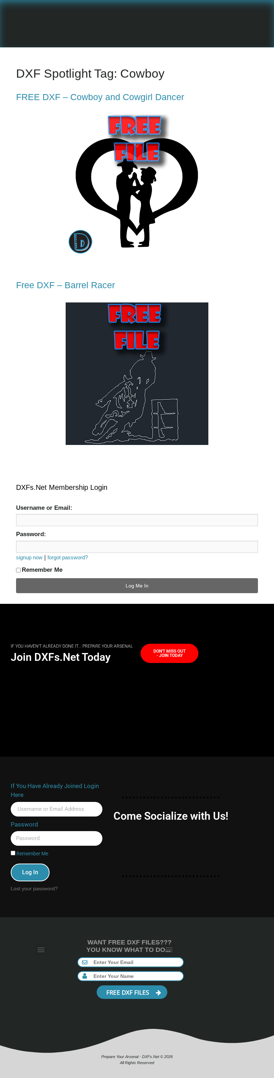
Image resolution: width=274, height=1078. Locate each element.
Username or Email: (44, 507)
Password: (31, 534)
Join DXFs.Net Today (61, 657)
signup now (29, 557)
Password (24, 824)
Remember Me (42, 569)
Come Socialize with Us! (170, 816)
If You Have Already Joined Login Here (55, 790)
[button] (41, 949)
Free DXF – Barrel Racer (65, 285)
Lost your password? (34, 888)
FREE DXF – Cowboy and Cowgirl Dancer (100, 97)
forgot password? (67, 557)
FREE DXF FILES (128, 992)
